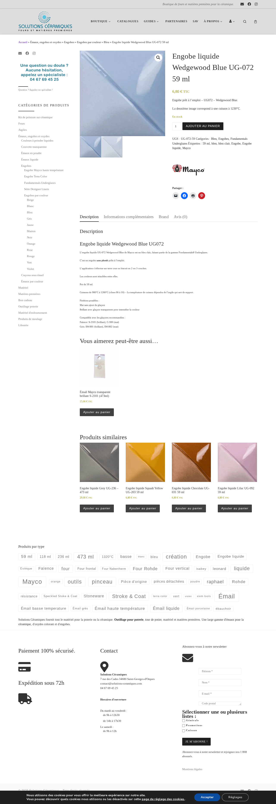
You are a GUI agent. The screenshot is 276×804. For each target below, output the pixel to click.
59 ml (206, 143)
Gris (29, 218)
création (176, 557)
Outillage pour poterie (128, 619)
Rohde (239, 581)
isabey (201, 568)
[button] (158, 57)
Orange (31, 243)
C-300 (110, 322)
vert (176, 596)
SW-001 (90, 326)
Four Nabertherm (114, 568)
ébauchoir (223, 608)
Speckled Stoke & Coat (60, 596)
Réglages (235, 797)
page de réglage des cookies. (163, 799)
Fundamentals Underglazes (40, 182)
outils (75, 582)
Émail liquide (166, 608)
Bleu (106, 42)
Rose (30, 250)
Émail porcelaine (198, 608)
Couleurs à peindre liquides (37, 140)
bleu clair (224, 143)
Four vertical (177, 568)
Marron (31, 231)
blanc (141, 556)
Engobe (236, 143)
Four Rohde (145, 568)
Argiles (22, 129)
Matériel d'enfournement (32, 312)
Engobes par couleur (89, 42)
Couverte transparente (34, 146)
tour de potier (153, 619)
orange (56, 581)
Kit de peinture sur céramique (35, 117)
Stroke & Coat (129, 596)
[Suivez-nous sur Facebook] (249, 4)
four (65, 568)
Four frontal (86, 568)
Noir (29, 237)
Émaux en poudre (31, 153)
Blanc (30, 206)
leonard (219, 569)
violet (188, 596)
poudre (195, 581)
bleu (214, 143)
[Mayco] (188, 169)
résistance (29, 596)
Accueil (22, 42)
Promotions (193, 725)
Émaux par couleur (32, 281)
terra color (160, 596)
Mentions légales (192, 769)
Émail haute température (120, 608)
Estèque (26, 568)
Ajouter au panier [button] (96, 412)
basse (126, 556)
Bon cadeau (25, 300)
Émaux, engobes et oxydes (45, 42)
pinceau (102, 582)
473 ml (85, 557)
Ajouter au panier (203, 126)
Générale (192, 720)
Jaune (30, 225)
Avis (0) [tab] (180, 216)
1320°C (108, 557)
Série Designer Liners (36, 189)
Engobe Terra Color (35, 176)
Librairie (23, 325)
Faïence (46, 568)
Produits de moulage (30, 319)
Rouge (31, 256)
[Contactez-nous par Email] (242, 4)
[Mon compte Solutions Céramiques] (233, 21)
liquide (242, 568)
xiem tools (204, 596)
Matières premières (29, 294)
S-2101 (92, 322)
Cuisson (191, 730)
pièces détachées (169, 581)
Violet (30, 269)
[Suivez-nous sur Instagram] (256, 4)
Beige (30, 199)
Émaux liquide (29, 159)
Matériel (23, 287)
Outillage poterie (28, 306)
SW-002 (108, 326)
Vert (29, 262)
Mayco (186, 148)
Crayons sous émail (32, 275)
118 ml (45, 557)
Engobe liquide (231, 556)
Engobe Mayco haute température (44, 170)
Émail (226, 596)
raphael (215, 581)
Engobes (69, 42)
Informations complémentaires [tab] (129, 216)
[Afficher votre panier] (255, 21)
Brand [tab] (164, 216)
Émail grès (80, 608)
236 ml (63, 557)
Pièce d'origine (134, 582)
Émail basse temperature (43, 608)
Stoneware (94, 596)
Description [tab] (89, 216)
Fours (21, 123)
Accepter (207, 797)
